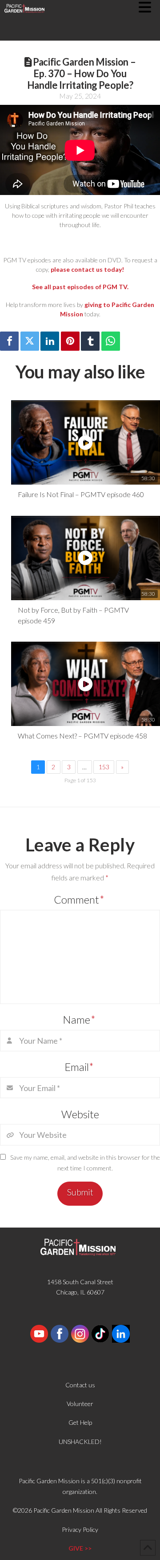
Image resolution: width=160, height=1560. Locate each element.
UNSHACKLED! (80, 1441)
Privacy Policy (80, 1529)
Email (79, 1066)
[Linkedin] (49, 341)
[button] (149, 7)
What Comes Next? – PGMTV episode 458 (82, 735)
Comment (79, 899)
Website (80, 1114)
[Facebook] (9, 341)
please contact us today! (87, 269)
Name (79, 1019)
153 (104, 767)
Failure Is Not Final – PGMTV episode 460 (81, 494)
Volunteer (80, 1403)
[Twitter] (29, 341)
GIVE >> (80, 1548)
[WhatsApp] (110, 341)
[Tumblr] (90, 341)
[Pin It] (70, 341)
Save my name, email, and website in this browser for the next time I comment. (85, 1162)
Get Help (80, 1422)
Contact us (80, 1385)
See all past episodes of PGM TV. (80, 286)
